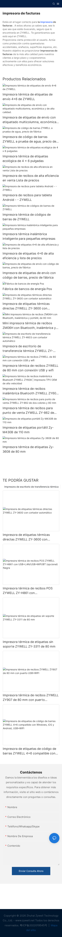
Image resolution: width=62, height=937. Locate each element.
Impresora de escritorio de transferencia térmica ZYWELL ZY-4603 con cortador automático (28, 348)
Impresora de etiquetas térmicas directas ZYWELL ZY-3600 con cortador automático (26, 306)
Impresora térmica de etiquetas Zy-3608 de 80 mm (28, 449)
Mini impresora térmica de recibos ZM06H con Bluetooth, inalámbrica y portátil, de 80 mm (29, 325)
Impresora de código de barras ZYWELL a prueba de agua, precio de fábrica (29, 139)
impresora (46, 21)
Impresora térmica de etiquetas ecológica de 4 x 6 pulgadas (25, 158)
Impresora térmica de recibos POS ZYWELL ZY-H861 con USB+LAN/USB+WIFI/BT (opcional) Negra (28, 590)
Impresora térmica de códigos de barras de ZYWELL (27, 217)
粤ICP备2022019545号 (34, 925)
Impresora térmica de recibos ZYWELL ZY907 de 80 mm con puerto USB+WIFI (31, 697)
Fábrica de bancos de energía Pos (27, 289)
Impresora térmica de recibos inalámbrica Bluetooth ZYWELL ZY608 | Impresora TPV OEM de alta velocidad (30, 391)
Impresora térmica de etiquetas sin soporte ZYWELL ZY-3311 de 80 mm (29, 644)
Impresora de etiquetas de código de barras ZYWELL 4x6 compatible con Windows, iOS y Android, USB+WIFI (29, 751)
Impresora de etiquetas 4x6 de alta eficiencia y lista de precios (28, 256)
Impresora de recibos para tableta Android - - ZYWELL (27, 197)
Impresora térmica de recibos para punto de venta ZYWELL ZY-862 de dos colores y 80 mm (28, 410)
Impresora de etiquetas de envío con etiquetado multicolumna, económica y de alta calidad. (31, 120)
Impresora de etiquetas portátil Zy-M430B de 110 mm (28, 430)
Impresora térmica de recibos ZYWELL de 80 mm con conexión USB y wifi (30, 368)
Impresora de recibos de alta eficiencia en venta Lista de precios (31, 178)
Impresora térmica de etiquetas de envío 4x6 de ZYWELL (28, 97)
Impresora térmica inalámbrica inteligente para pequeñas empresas (29, 236)
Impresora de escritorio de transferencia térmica (31, 486)
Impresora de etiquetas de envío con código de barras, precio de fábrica (29, 275)
